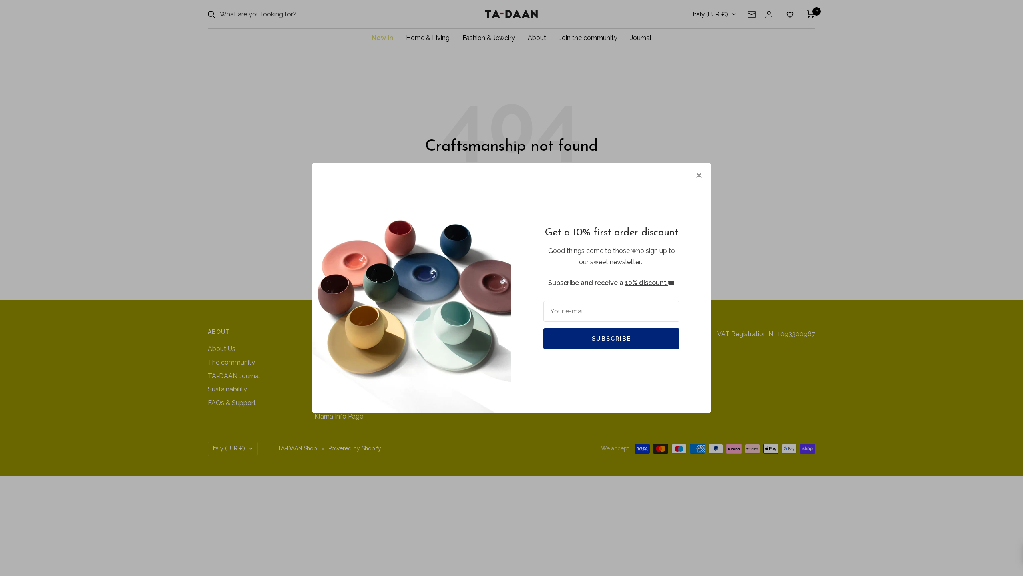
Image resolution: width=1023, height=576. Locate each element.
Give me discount (433, 344)
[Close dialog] (656, 196)
